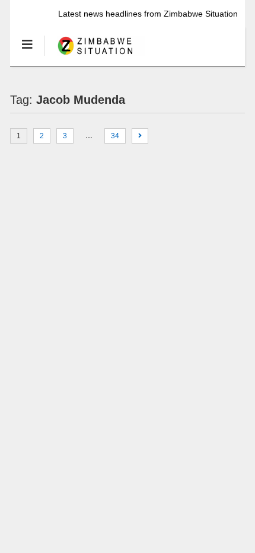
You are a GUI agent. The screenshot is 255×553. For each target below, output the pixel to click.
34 (115, 136)
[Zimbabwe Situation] (94, 56)
